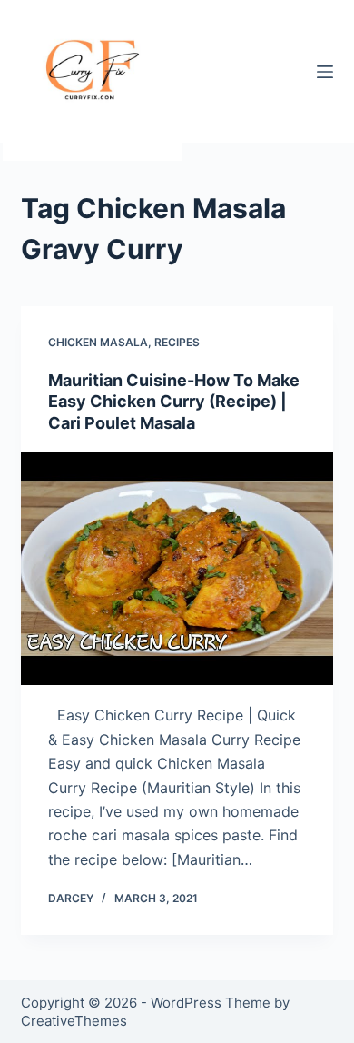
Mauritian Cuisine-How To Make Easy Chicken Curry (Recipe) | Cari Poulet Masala (174, 401)
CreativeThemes (74, 1020)
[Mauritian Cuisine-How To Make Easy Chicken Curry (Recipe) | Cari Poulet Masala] (176, 568)
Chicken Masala (98, 342)
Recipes (177, 342)
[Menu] (325, 72)
